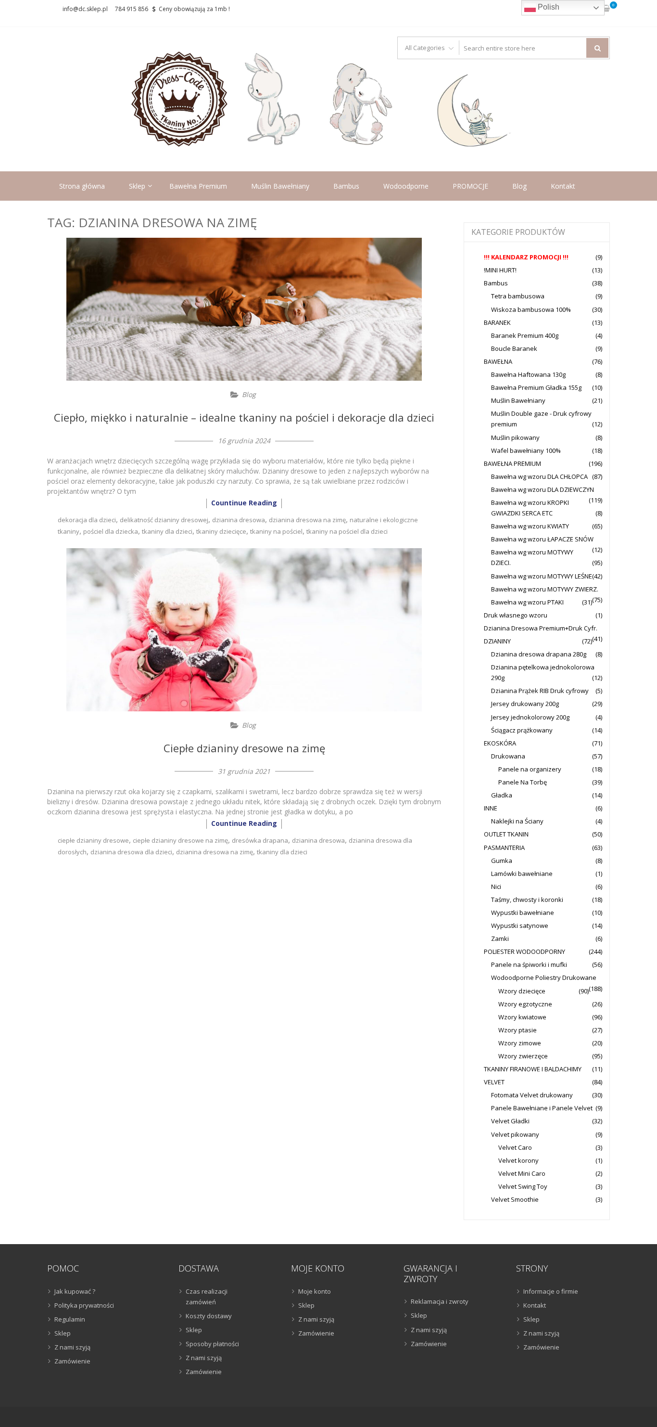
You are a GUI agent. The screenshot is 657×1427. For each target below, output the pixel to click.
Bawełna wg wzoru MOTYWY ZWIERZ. (544, 589)
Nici (496, 886)
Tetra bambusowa (517, 296)
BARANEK (497, 322)
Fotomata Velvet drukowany (532, 1095)
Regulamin (69, 1319)
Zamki (500, 938)
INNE (490, 808)
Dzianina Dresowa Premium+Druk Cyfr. (540, 628)
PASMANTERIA (504, 847)
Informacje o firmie (550, 1291)
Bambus (346, 186)
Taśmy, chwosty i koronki (527, 899)
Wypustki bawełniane (522, 912)
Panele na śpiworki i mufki (529, 964)
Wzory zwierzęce (523, 1056)
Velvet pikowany (515, 1134)
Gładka (501, 795)
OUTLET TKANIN (506, 834)
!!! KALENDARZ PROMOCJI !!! (526, 257)
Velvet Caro (515, 1147)
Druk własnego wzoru (515, 615)
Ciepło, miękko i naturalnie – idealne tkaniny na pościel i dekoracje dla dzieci (244, 417)
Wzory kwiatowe (522, 1017)
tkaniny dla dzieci (167, 531)
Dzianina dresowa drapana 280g (538, 654)
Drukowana (508, 756)
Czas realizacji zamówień (206, 1296)
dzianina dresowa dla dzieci (131, 852)
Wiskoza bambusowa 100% (531, 309)
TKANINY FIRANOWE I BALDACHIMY (532, 1069)
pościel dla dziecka (110, 531)
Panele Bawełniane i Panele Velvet (542, 1108)
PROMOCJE (470, 186)
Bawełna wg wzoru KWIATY (530, 526)
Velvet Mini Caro (521, 1173)
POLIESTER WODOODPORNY (524, 951)
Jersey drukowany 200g (525, 703)
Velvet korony (518, 1160)
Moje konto (314, 1291)
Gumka (501, 860)
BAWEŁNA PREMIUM (512, 463)
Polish (547, 7)
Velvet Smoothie (515, 1199)
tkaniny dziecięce (221, 531)
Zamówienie (72, 1361)
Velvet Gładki (510, 1121)
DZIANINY (497, 641)
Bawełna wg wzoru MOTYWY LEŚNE (541, 576)
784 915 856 (131, 9)
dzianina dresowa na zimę (307, 519)
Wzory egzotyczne (525, 1004)
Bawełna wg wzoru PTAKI (527, 602)
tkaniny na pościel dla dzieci (347, 531)
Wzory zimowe (519, 1043)
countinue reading (244, 502)
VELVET (494, 1082)
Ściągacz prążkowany (522, 730)
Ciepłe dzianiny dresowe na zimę (244, 748)
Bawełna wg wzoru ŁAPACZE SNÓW (542, 539)
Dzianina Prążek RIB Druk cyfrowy (540, 690)
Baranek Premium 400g (524, 335)
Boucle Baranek (514, 348)
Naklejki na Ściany (517, 821)
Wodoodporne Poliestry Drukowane (543, 977)
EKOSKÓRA (500, 743)
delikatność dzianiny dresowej (164, 519)
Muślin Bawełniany (280, 186)
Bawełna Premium (198, 186)
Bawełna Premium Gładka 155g (536, 387)
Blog (519, 186)
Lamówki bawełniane (522, 873)
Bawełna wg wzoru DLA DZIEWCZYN (542, 489)
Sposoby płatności (212, 1343)
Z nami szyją (72, 1347)
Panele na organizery (529, 769)
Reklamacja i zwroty (439, 1301)
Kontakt (563, 186)
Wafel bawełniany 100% (526, 450)
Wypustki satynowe (519, 925)
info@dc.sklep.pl (85, 9)
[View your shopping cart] (606, 9)
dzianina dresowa (238, 519)
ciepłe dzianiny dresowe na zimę (180, 840)
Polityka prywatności (84, 1305)
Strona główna (82, 186)
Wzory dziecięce (521, 991)
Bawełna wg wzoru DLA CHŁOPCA (539, 476)
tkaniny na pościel (276, 531)
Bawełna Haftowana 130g (528, 374)
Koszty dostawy (209, 1315)
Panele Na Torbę (522, 782)
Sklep (137, 186)
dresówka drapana (260, 840)
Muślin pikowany (515, 437)
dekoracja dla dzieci (87, 519)
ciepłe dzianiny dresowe (93, 840)
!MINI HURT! (500, 270)
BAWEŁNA (498, 361)
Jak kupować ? (74, 1291)
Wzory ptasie (517, 1030)
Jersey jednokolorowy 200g (530, 717)
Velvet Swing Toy (522, 1186)
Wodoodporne (406, 186)
